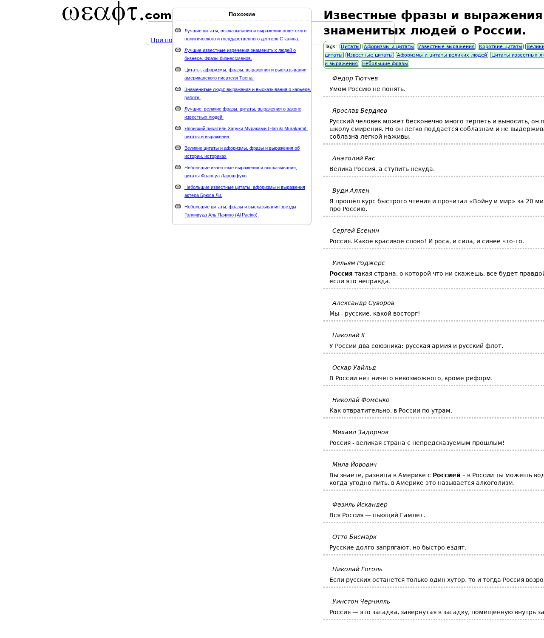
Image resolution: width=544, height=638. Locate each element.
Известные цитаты (370, 55)
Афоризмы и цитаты (389, 46)
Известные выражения (446, 46)
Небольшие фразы (385, 63)
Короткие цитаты (500, 46)
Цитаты (350, 46)
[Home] (116, 13)
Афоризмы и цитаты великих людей (442, 55)
